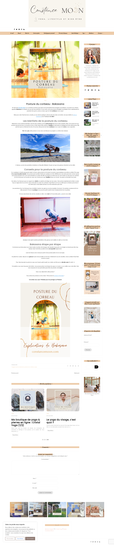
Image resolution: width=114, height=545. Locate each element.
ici (60, 194)
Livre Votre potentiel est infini (95, 113)
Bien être (27, 33)
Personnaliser (10, 538)
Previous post (14, 373)
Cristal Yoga (59, 529)
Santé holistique (74, 33)
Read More (15, 435)
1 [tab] (42, 439)
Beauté (19, 33)
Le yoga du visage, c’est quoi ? (61, 421)
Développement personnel (49, 33)
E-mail (35, 483)
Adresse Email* (88, 335)
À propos (100, 33)
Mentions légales (49, 529)
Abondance (91, 33)
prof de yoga (21, 107)
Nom (34, 478)
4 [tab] (47, 439)
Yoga (83, 33)
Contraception (36, 33)
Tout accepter (30, 538)
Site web (34, 488)
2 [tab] (44, 439)
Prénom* (86, 342)
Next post (76, 373)
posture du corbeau (29, 367)
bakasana (21, 367)
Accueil (11, 33)
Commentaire (45, 459)
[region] (20, 532)
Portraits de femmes (63, 33)
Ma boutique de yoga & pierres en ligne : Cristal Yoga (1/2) (25, 422)
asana (17, 367)
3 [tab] (46, 439)
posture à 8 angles (59, 275)
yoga (35, 367)
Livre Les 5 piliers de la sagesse (95, 104)
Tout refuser (20, 538)
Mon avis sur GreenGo (95, 120)
